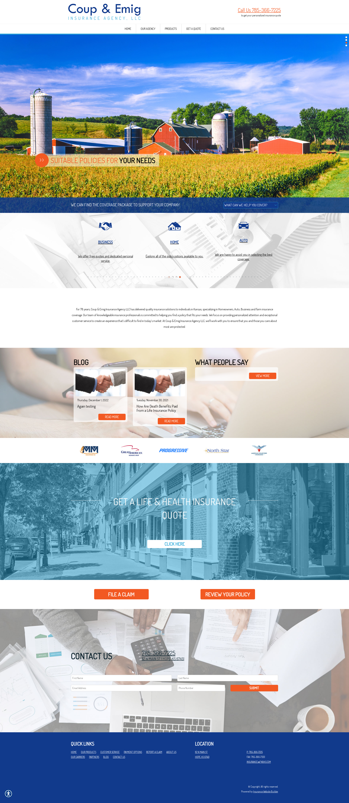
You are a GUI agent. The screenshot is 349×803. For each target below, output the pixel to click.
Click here (175, 544)
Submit (254, 688)
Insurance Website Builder (265, 791)
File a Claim (121, 594)
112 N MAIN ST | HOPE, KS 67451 (163, 658)
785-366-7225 (158, 653)
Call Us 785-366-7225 (259, 10)
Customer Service (110, 752)
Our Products (88, 752)
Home (74, 752)
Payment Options (133, 752)
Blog (106, 756)
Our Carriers (78, 756)
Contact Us (119, 756)
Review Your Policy (227, 594)
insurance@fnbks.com (259, 761)
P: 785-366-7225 (255, 752)
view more (263, 376)
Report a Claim (154, 752)
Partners (94, 756)
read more (112, 417)
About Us (171, 752)
